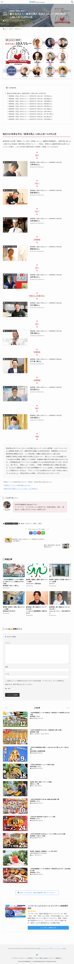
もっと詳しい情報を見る (48, 927)
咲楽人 (35, 523)
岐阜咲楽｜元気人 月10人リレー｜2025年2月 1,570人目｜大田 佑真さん (30, 119)
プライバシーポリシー (19, 958)
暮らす (14, 20)
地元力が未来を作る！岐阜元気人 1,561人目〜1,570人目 (26, 93)
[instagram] (37, 955)
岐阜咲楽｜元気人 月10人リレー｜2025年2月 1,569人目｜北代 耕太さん (30, 116)
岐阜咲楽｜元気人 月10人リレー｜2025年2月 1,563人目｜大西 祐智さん (30, 101)
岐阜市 (22, 523)
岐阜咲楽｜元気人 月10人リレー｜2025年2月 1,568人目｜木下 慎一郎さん (31, 114)
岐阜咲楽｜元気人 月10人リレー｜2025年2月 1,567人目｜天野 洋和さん (30, 111)
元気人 (40, 523)
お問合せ (30, 958)
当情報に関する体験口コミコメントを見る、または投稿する (20, 488)
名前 (6, 667)
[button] (72, 2)
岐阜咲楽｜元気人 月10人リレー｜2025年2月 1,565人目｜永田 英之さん (30, 106)
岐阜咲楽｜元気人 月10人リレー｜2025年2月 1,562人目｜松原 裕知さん (30, 98)
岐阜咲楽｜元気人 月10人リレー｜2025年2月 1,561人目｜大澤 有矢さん (30, 96)
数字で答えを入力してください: (22, 684)
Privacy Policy (44, 948)
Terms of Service (57, 948)
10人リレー (29, 523)
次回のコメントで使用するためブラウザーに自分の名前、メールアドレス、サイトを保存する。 (36, 681)
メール (7, 674)
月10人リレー (8, 20)
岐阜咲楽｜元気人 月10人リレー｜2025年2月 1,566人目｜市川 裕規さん (30, 109)
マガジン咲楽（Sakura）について (44, 958)
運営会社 (58, 958)
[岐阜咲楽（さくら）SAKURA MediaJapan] (37, 2)
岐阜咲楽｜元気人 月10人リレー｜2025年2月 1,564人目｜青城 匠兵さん (30, 104)
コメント (8, 643)
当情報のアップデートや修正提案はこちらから (17, 485)
